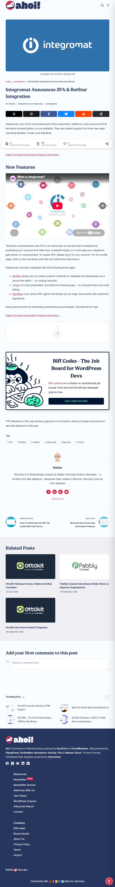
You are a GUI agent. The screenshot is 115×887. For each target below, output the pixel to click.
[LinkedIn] (22, 763)
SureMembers (80, 748)
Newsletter (23, 779)
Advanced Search (24, 806)
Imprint (18, 855)
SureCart (62, 748)
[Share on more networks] (101, 114)
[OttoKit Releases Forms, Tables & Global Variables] (30, 566)
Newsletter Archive (24, 785)
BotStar (16, 276)
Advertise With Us (24, 790)
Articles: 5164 (57, 499)
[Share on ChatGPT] (31, 114)
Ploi (60, 752)
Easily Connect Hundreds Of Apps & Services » (33, 154)
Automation (51, 104)
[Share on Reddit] (83, 114)
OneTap (52, 752)
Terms (17, 849)
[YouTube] (28, 763)
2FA (10, 442)
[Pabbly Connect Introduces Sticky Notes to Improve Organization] (84, 566)
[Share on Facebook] (48, 114)
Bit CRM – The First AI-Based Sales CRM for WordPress (34, 719)
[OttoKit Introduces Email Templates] (30, 610)
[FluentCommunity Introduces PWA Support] (10, 707)
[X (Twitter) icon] (66, 492)
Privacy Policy (22, 844)
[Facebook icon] (48, 492)
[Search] (102, 5)
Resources (20, 774)
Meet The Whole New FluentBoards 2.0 (90, 707)
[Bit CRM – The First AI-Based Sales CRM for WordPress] (10, 719)
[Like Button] (57, 334)
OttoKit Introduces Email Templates (26, 627)
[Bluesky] (17, 763)
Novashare (40, 752)
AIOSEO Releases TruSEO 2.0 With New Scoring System (89, 719)
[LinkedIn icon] (54, 492)
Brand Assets (21, 833)
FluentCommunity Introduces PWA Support (34, 707)
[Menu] (108, 5)
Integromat (50, 442)
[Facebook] (7, 763)
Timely (16, 285)
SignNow (17, 294)
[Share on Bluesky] (66, 114)
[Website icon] (60, 492)
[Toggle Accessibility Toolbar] (109, 881)
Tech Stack (20, 795)
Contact (18, 811)
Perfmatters (26, 752)
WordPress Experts (25, 801)
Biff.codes (54, 383)
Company (19, 822)
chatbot (35, 442)
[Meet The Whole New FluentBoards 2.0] (64, 707)
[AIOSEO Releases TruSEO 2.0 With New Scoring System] (64, 719)
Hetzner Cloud (73, 752)
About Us (19, 839)
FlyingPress (12, 752)
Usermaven (54, 756)
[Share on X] (14, 114)
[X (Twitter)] (12, 763)
